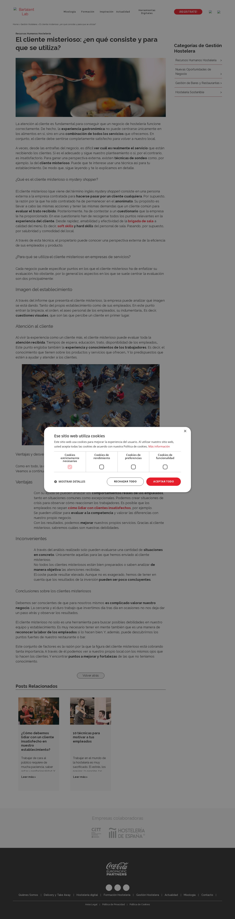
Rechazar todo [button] (125, 481)
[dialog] (117, 459)
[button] (69, 482)
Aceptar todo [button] (163, 481)
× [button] (185, 431)
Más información (159, 446)
